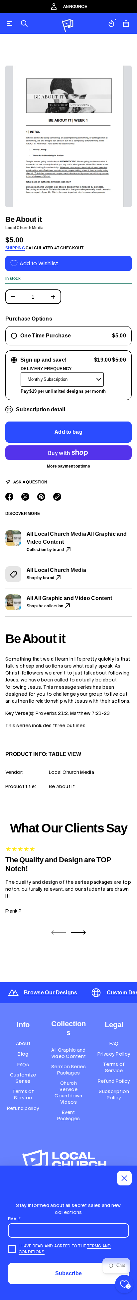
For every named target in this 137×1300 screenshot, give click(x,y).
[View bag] (126, 23)
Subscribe (68, 1273)
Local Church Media (24, 227)
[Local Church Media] (67, 23)
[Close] (124, 1178)
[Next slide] (78, 932)
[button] (24, 23)
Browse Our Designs (50, 992)
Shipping (15, 248)
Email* (14, 1219)
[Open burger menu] (10, 23)
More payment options (68, 466)
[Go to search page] (24, 23)
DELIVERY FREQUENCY (46, 369)
